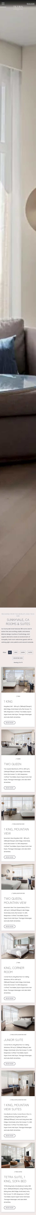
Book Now (31, 3)
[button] (3, 3)
